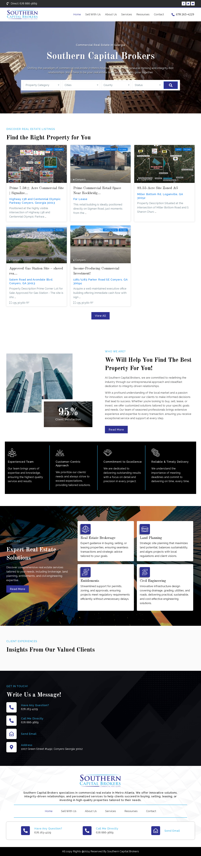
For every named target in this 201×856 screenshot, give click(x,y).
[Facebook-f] (184, 3)
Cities (68, 85)
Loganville (145, 179)
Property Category (37, 85)
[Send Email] (11, 734)
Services (126, 14)
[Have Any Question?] (11, 707)
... (45, 216)
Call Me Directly (32, 718)
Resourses (142, 14)
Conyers (16, 179)
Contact (159, 14)
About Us (111, 14)
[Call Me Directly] (11, 720)
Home (77, 14)
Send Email (28, 733)
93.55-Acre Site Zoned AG (157, 188)
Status (139, 85)
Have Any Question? (35, 705)
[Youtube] (193, 3)
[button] (100, 315)
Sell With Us (93, 14)
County (108, 85)
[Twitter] (188, 3)
